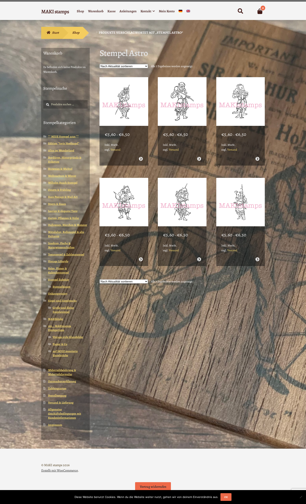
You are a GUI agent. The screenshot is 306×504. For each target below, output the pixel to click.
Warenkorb (95, 11)
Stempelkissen (61, 287)
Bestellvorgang (57, 396)
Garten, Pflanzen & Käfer (63, 218)
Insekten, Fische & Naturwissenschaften (61, 245)
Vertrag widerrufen (153, 486)
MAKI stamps (55, 11)
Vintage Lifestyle (58, 261)
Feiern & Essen (57, 204)
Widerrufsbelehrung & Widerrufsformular (62, 372)
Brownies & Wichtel (60, 169)
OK (226, 497)
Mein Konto (167, 11)
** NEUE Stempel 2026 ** (63, 137)
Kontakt (146, 11)
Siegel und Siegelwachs (62, 301)
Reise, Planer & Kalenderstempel (58, 270)
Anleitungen (128, 11)
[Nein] (301, 497)
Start (55, 32)
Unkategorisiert (57, 294)
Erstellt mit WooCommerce (59, 470)
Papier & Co (60, 344)
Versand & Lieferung (60, 403)
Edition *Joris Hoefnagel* (63, 143)
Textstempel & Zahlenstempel (66, 254)
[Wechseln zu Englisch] (188, 12)
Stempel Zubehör (58, 280)
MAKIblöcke (55, 319)
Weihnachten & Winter (62, 176)
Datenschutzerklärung (62, 381)
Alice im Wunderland (61, 150)
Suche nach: (240, 11)
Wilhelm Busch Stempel (62, 183)
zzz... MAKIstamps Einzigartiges (59, 328)
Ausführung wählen (141, 159)
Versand (116, 150)
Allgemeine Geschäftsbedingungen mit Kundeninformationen (64, 413)
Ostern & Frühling (59, 190)
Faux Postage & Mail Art (63, 197)
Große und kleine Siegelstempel (63, 310)
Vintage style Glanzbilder (68, 337)
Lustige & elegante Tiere (62, 211)
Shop (80, 11)
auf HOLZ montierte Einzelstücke (65, 353)
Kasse (111, 11)
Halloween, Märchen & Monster (67, 225)
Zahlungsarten (57, 388)
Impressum (55, 425)
